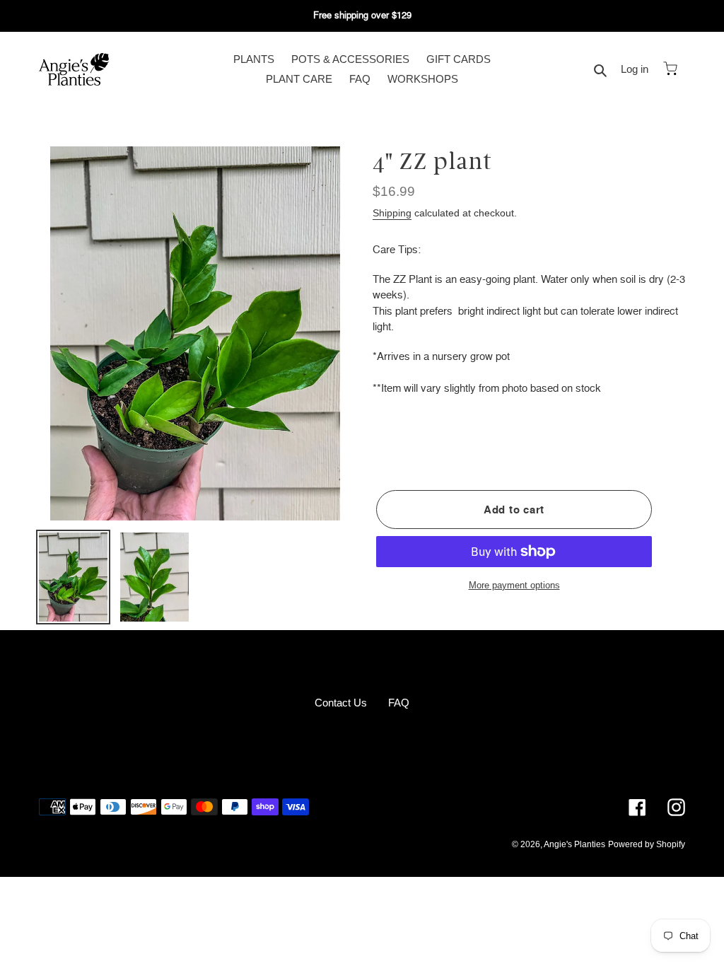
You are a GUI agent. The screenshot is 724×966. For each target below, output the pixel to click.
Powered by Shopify (646, 844)
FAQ (398, 703)
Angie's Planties (574, 844)
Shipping (392, 213)
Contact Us (341, 703)
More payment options (514, 585)
